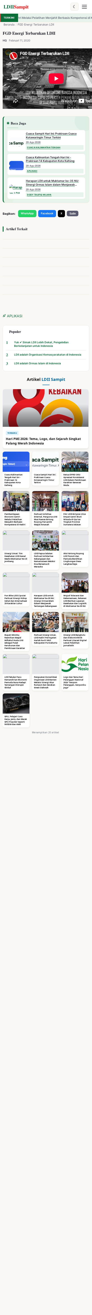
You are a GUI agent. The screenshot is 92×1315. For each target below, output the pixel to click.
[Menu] (84, 7)
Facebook (47, 213)
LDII (16, 6)
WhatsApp (27, 213)
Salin (72, 213)
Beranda (9, 24)
